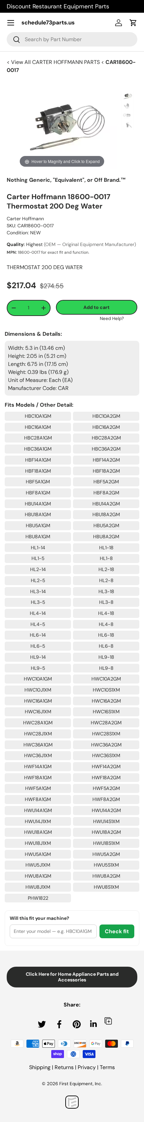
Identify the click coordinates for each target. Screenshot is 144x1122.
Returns (64, 1067)
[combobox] (72, 39)
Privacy (87, 1067)
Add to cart (96, 307)
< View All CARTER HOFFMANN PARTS (54, 62)
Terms (107, 1067)
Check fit (117, 931)
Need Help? (112, 318)
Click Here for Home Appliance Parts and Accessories (72, 977)
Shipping (40, 1067)
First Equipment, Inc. (80, 1084)
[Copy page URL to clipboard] (108, 1020)
